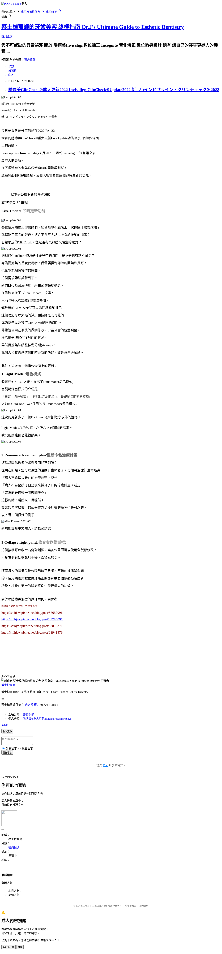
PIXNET (85, 905)
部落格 (12, 70)
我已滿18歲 (8, 947)
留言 (37, 704)
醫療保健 (29, 59)
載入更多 (7, 731)
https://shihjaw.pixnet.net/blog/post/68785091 (32, 619)
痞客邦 (29, 704)
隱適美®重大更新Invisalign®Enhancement (47, 718)
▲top (4, 724)
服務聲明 (143, 905)
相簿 (11, 66)
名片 (11, 75)
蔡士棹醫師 (8, 685)
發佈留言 (7, 752)
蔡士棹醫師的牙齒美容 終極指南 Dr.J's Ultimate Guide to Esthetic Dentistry (92, 27)
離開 (20, 947)
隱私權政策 (130, 905)
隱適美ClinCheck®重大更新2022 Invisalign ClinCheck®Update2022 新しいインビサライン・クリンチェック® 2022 (113, 89)
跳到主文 (6, 36)
